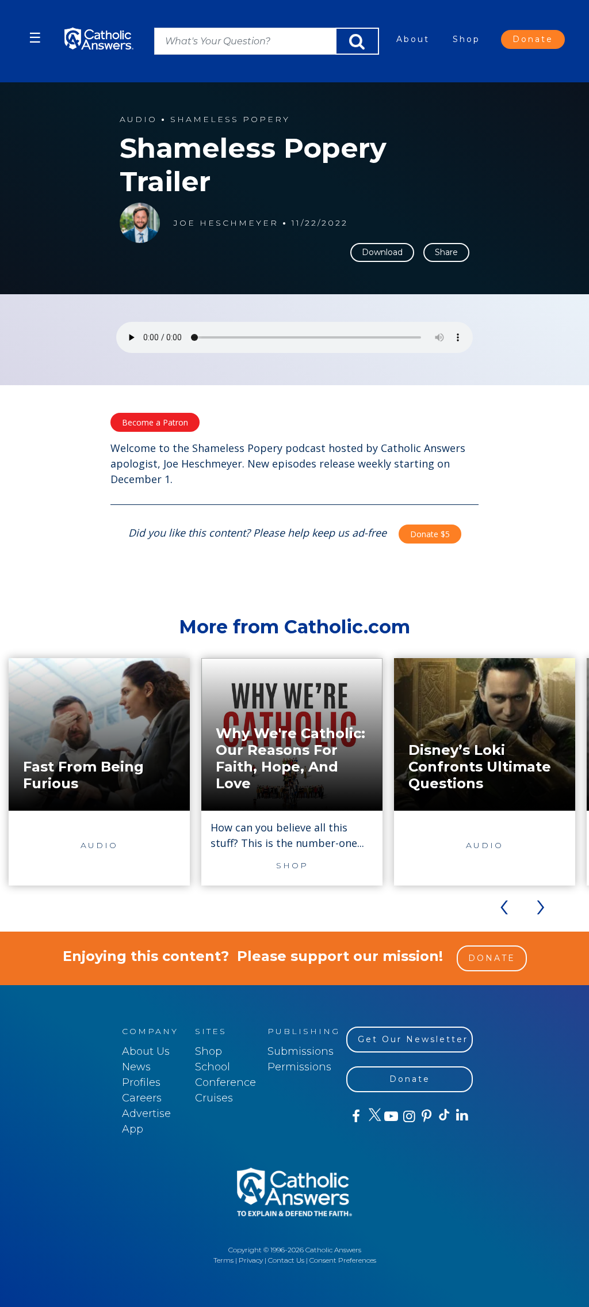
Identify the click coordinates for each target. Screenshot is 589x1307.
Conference (225, 1082)
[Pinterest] (426, 1116)
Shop (466, 39)
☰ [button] (35, 37)
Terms (223, 1260)
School (212, 1067)
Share (446, 252)
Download (382, 252)
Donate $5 (430, 534)
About (413, 39)
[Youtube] (391, 1116)
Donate (532, 39)
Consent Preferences (342, 1260)
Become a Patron (155, 422)
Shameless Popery (230, 119)
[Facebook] (355, 1116)
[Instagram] (408, 1116)
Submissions (300, 1051)
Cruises (214, 1098)
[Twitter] (373, 1116)
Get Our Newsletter (413, 1039)
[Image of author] (140, 223)
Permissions (299, 1067)
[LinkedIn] (462, 1116)
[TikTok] (444, 1116)
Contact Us (286, 1260)
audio (138, 119)
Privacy (251, 1260)
